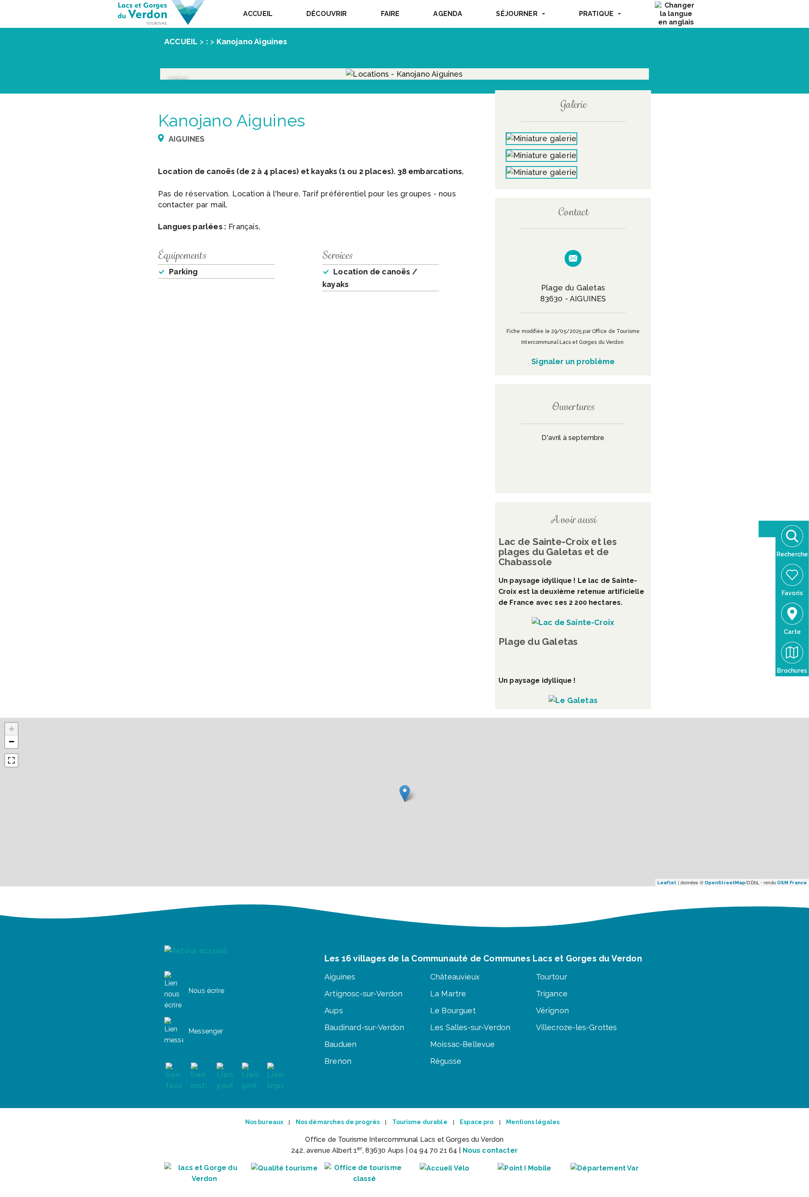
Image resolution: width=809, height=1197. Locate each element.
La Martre (448, 993)
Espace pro (476, 1122)
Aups (333, 1010)
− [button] (11, 741)
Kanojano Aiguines (252, 41)
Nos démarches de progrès (338, 1122)
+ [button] (11, 729)
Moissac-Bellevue (462, 1044)
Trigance (552, 993)
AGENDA (447, 14)
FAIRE (390, 14)
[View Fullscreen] (11, 760)
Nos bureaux (264, 1122)
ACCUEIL (258, 14)
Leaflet (667, 883)
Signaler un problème (573, 361)
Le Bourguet (453, 1010)
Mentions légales (533, 1122)
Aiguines (339, 976)
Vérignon (552, 1010)
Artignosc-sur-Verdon (363, 993)
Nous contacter (490, 1150)
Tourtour (551, 976)
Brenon (337, 1061)
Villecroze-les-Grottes (576, 1027)
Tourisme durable (419, 1122)
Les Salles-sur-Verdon (470, 1027)
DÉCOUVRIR (326, 14)
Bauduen (340, 1044)
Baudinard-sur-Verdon (364, 1027)
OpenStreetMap (725, 883)
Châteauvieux (455, 976)
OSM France (792, 883)
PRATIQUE (596, 14)
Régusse (445, 1061)
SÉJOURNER (516, 14)
